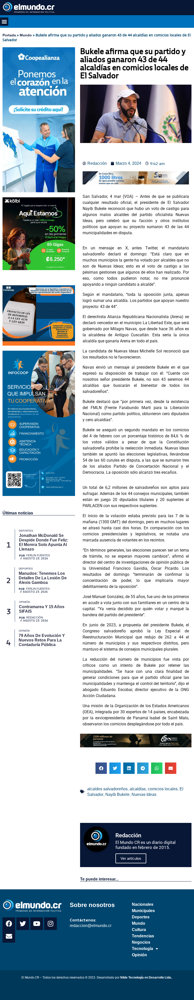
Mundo (26, 35)
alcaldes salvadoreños (107, 789)
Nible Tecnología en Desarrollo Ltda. (146, 977)
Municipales (143, 911)
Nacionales (142, 904)
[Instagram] (50, 923)
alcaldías (138, 789)
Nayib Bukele (117, 794)
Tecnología (142, 948)
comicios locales (163, 789)
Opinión (139, 955)
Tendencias (143, 936)
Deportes (141, 917)
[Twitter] (22, 923)
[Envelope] (9, 936)
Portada (9, 35)
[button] (4, 21)
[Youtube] (36, 923)
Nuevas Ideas (144, 794)
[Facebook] (9, 923)
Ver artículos (130, 858)
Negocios (141, 942)
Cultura (139, 929)
